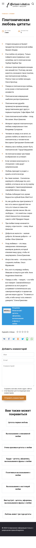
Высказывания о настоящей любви (18, 487)
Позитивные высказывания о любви (18, 473)
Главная (5, 13)
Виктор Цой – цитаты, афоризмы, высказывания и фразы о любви (18, 501)
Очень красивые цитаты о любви (18, 447)
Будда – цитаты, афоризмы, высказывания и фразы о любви (18, 460)
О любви (11, 13)
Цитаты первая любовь (18, 422)
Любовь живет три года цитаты (18, 514)
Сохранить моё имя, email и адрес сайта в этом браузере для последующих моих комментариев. (18, 391)
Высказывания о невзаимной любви (18, 435)
